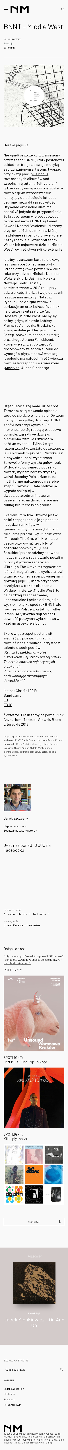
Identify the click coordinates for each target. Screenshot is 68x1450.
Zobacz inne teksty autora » (20, 830)
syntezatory (10, 755)
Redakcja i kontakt (14, 1388)
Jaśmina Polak (46, 740)
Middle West (36, 747)
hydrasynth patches (15, 1442)
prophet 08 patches (53, 1440)
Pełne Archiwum (12, 1404)
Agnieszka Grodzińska (23, 736)
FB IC (8, 704)
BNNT (18, 740)
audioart (8, 740)
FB (6, 700)
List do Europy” (39, 344)
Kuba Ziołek (22, 744)
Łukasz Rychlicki (39, 744)
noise (44, 751)
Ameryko (12, 367)
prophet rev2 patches (15, 1437)
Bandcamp (12, 695)
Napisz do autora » (15, 826)
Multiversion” (46, 183)
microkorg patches (38, 1437)
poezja (52, 751)
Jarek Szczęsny (12, 38)
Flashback (9, 1393)
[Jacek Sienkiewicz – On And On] (34, 1282)
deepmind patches (32, 1440)
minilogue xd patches (39, 1442)
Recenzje (8, 43)
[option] (34, 1299)
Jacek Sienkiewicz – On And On (34, 1322)
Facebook (9, 1399)
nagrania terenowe (30, 751)
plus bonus (39, 174)
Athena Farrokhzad (46, 736)
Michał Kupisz (21, 747)
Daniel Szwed (29, 740)
